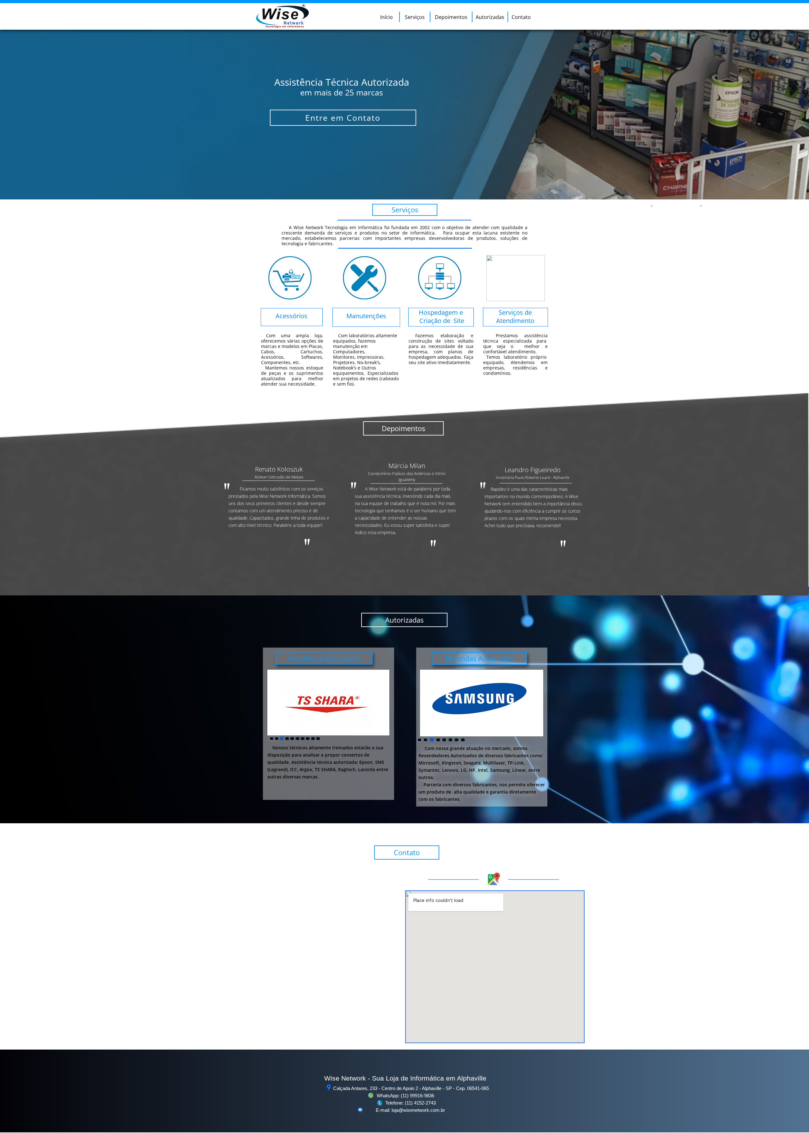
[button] (651, 205)
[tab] (271, 738)
